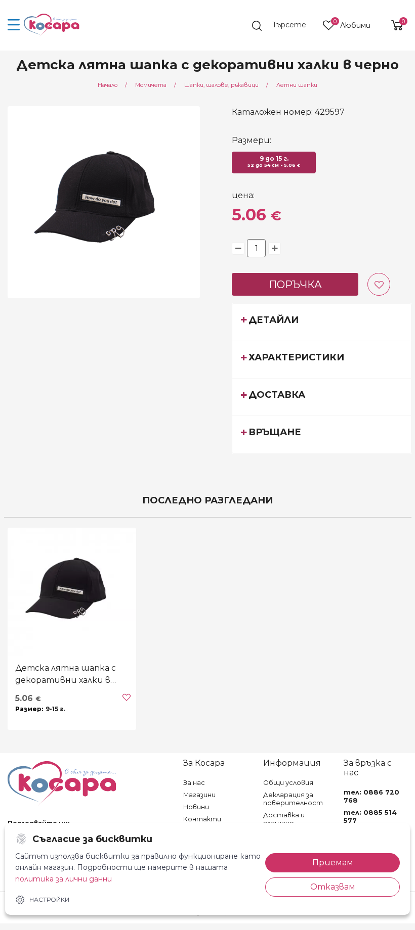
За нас (194, 782)
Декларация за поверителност (293, 799)
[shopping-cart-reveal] (393, 25)
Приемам (332, 862)
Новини (196, 807)
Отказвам (332, 887)
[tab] (321, 322)
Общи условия (288, 782)
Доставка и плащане (284, 819)
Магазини (199, 795)
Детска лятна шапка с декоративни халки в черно (65, 674)
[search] (284, 26)
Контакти (202, 819)
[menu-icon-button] (14, 25)
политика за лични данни (63, 879)
